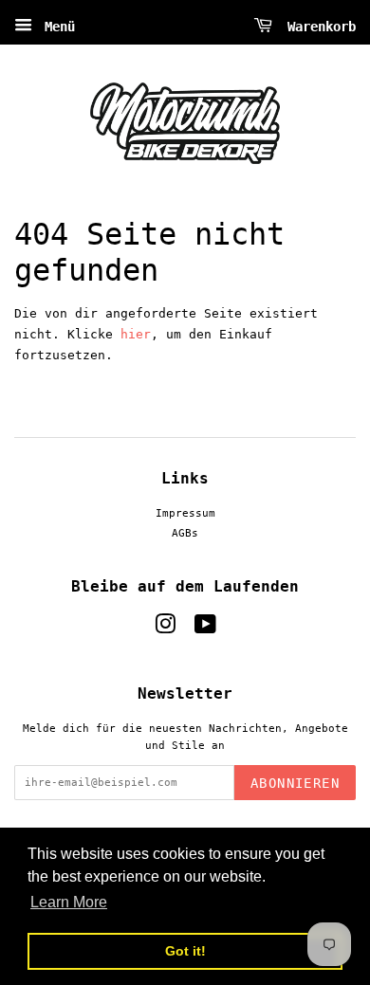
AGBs (185, 533)
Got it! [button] (185, 950)
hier (135, 334)
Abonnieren (295, 783)
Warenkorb (318, 26)
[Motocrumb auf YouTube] (205, 629)
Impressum (185, 513)
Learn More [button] (68, 902)
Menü (56, 26)
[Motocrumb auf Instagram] (165, 629)
